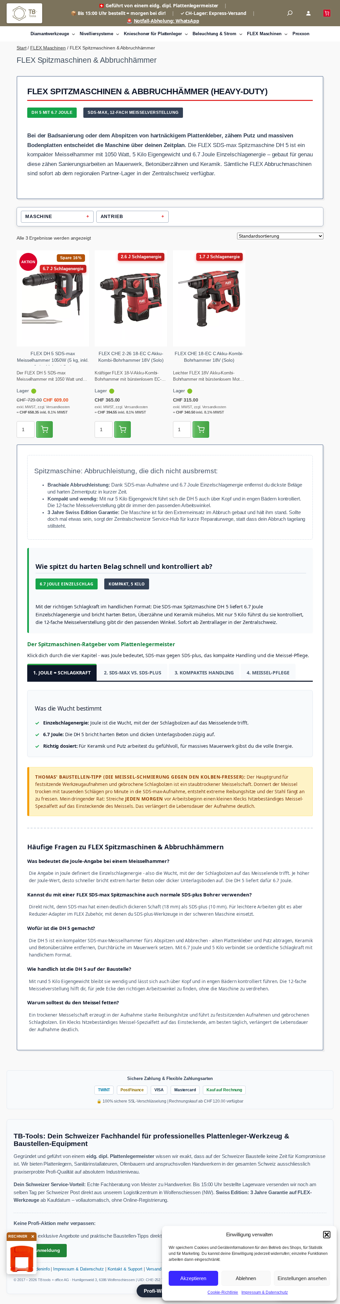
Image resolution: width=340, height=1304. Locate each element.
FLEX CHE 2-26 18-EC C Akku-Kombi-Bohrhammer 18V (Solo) (130, 357)
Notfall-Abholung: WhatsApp (166, 21)
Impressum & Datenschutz (264, 1292)
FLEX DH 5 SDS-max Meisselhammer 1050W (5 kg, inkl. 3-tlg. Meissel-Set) (53, 360)
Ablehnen (246, 1278)
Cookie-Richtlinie (223, 1292)
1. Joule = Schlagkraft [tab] (62, 672)
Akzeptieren (193, 1278)
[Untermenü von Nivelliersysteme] (117, 34)
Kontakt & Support (125, 1269)
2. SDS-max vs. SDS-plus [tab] (132, 672)
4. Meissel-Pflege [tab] (268, 672)
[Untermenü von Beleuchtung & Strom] (240, 34)
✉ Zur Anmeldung (40, 1250)
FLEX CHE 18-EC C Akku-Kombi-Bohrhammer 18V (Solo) (209, 357)
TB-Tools (24, 13)
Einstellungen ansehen (302, 1278)
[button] (326, 1234)
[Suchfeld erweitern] (290, 13)
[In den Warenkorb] (44, 429)
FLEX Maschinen (48, 47)
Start (22, 47)
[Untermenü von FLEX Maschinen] (286, 34)
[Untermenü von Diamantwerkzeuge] (73, 34)
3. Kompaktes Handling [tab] (204, 672)
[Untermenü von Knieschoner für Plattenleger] (186, 34)
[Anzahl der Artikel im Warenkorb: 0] (326, 13)
